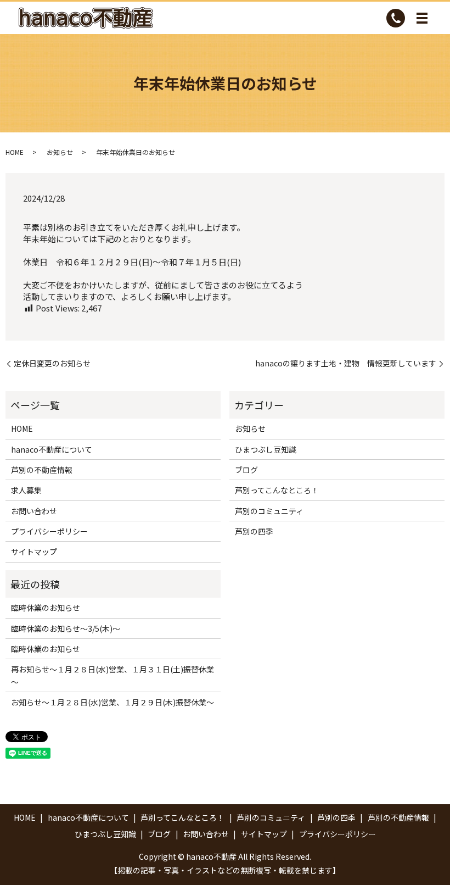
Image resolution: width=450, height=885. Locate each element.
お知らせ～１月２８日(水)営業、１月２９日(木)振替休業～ (112, 702)
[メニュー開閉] (422, 18)
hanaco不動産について (51, 449)
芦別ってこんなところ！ (277, 490)
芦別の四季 (254, 531)
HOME (14, 152)
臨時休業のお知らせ (45, 607)
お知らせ (60, 152)
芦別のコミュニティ (269, 510)
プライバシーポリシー (49, 531)
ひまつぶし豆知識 (265, 449)
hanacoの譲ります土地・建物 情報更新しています (345, 363)
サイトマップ (34, 551)
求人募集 (26, 490)
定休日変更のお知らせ (52, 363)
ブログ (246, 469)
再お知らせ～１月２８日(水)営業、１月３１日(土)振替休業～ (112, 675)
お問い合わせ (34, 510)
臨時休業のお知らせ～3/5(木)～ (65, 628)
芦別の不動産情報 (41, 469)
